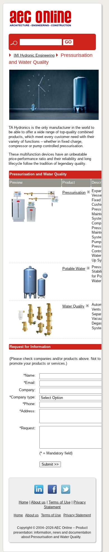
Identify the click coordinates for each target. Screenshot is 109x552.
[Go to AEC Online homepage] (40, 26)
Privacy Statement (77, 515)
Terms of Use (59, 502)
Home (23, 502)
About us (38, 502)
